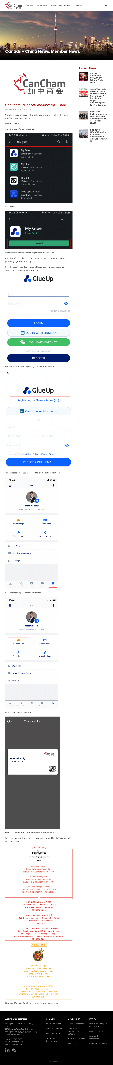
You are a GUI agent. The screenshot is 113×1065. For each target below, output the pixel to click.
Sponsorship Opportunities (95, 1037)
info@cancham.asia (14, 1042)
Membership (42, 5)
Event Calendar (96, 1031)
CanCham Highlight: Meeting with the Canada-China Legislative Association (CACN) (98, 117)
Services (78, 5)
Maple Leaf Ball (51, 12)
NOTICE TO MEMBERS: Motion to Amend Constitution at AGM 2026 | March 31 (98, 135)
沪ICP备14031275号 (56, 1061)
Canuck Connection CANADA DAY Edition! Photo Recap (96, 78)
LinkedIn (7, 1050)
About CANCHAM (53, 1024)
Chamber (29, 5)
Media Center (65, 5)
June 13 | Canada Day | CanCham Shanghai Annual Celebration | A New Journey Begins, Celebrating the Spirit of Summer (98, 97)
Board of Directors (54, 1028)
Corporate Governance (51, 1039)
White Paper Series (33, 12)
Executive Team (53, 1033)
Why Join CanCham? (77, 1038)
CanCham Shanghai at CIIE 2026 (98, 1025)
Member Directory (76, 1024)
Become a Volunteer (98, 1043)
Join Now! (72, 1043)
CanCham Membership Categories (73, 1031)
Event (53, 5)
